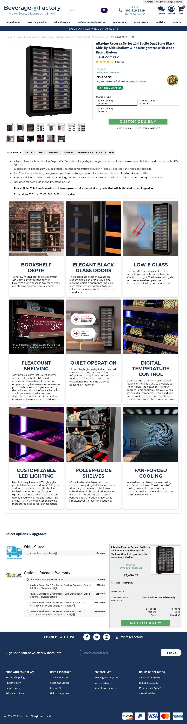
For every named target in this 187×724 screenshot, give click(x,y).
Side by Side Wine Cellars (91, 37)
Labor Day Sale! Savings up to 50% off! (93, 28)
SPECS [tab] (42, 152)
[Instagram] (106, 636)
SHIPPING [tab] (69, 152)
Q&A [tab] (111, 152)
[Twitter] (96, 636)
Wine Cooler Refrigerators (57, 37)
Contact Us (56, 688)
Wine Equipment (27, 37)
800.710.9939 (153, 677)
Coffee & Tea (90, 22)
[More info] (55, 553)
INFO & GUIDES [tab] (85, 152)
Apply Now (175, 1)
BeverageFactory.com (106, 677)
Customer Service (59, 682)
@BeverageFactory (129, 637)
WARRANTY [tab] (55, 152)
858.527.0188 (150, 682)
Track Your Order (59, 677)
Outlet (159, 22)
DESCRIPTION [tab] (14, 152)
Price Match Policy (16, 693)
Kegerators (11, 22)
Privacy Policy (13, 682)
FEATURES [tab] (30, 152)
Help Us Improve (59, 693)
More (175, 22)
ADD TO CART (143, 623)
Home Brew (140, 22)
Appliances (118, 22)
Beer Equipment (35, 22)
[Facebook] (86, 636)
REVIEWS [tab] (101, 152)
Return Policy (13, 688)
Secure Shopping (15, 677)
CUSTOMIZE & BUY (138, 121)
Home (9, 37)
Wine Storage (61, 22)
